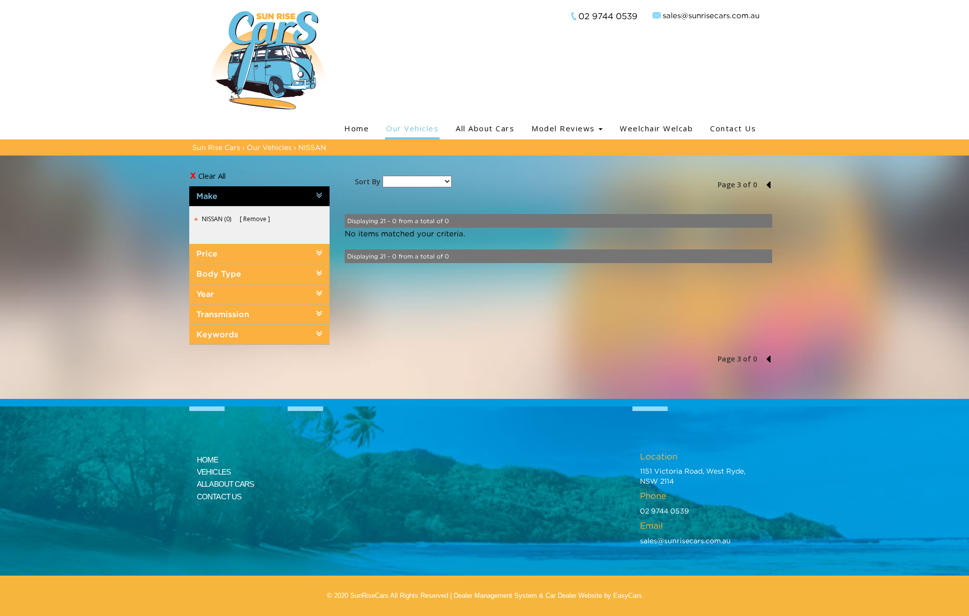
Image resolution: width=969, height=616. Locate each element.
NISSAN (312, 147)
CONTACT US (219, 496)
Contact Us (733, 128)
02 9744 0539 (607, 16)
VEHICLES (214, 472)
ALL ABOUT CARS (225, 484)
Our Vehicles (412, 128)
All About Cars (485, 128)
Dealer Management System (495, 595)
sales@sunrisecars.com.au (711, 15)
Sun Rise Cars (216, 147)
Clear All (212, 176)
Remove (254, 219)
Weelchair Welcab (656, 128)
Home (356, 128)
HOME (207, 459)
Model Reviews (564, 128)
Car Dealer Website (574, 595)
